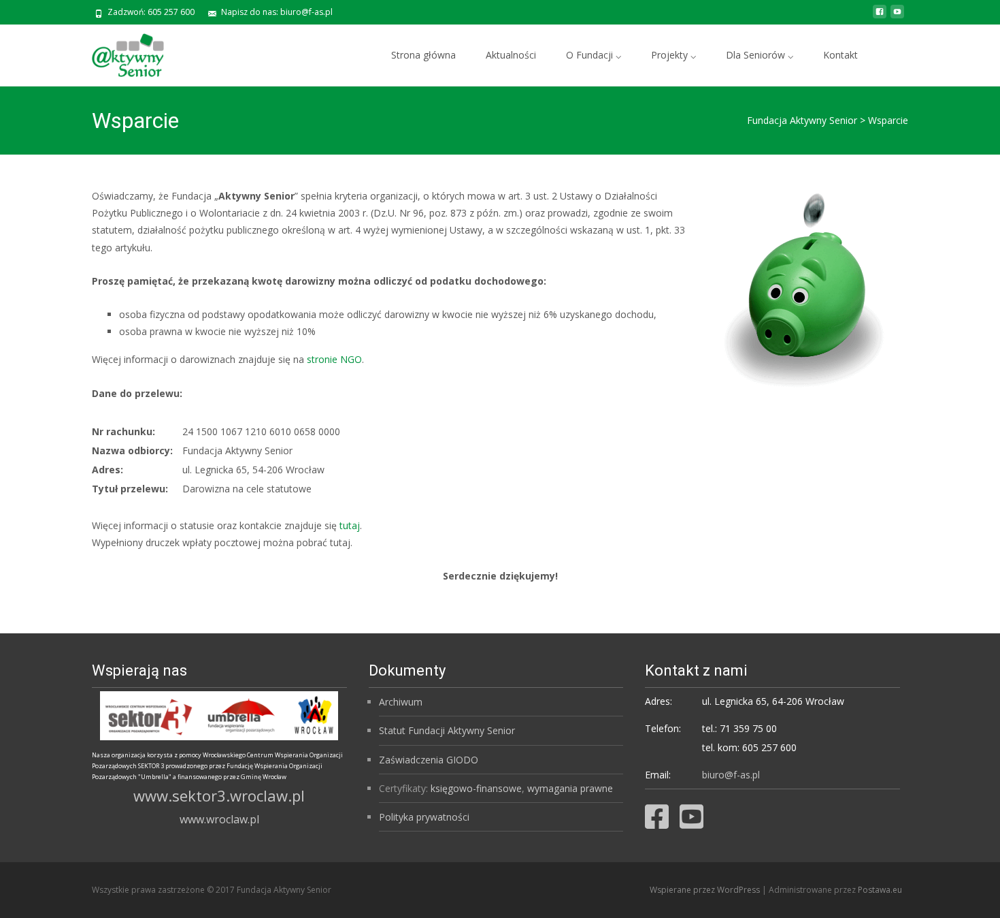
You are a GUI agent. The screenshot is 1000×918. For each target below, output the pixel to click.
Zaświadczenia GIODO (428, 759)
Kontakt (840, 54)
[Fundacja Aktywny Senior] (117, 52)
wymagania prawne (570, 788)
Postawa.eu (880, 890)
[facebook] (879, 16)
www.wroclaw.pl (219, 819)
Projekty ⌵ (673, 54)
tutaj (349, 525)
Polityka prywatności (424, 816)
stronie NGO (334, 359)
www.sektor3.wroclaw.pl (219, 795)
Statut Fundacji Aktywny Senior (447, 730)
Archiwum (400, 701)
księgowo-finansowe (476, 788)
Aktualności (511, 54)
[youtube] (897, 16)
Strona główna (423, 54)
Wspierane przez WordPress (706, 890)
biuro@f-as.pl (731, 774)
